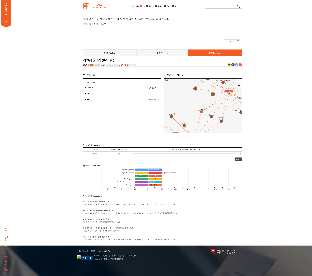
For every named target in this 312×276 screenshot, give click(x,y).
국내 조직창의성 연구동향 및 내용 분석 (96, 219)
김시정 (144, 204)
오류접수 (6, 256)
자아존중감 (177, 6)
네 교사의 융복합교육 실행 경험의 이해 (96, 201)
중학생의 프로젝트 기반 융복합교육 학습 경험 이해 (100, 210)
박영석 (134, 204)
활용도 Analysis (110, 53)
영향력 (121, 65)
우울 (144, 6)
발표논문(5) (89, 87)
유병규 (119, 204)
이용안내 (6, 248)
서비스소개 (6, 272)
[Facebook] (233, 64)
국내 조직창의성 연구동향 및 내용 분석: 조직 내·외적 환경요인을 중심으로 (108, 228)
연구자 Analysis (215, 53)
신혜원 (129, 204)
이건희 (85, 24)
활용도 (85, 65)
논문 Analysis (162, 53)
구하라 (85, 204)
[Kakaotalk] (229, 64)
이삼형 (119, 213)
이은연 (110, 204)
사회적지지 (151, 6)
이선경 (114, 204)
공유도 (103, 65)
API (6, 264)
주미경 (105, 204)
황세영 (90, 204)
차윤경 (100, 204)
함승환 (95, 204)
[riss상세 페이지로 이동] (232, 41)
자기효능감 (160, 6)
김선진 (91, 24)
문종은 (139, 204)
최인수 (96, 24)
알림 (6, 240)
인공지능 (169, 6)
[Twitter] (236, 64)
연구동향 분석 (6, 9)
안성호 (124, 204)
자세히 (238, 159)
